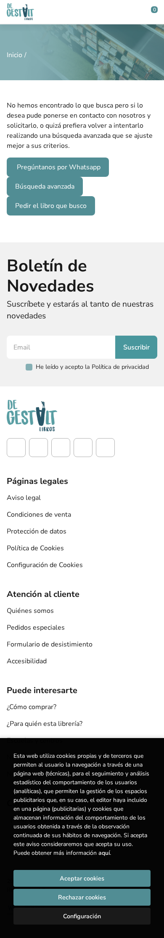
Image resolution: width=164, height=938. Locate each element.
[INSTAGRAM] (38, 447)
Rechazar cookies (82, 897)
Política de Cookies (35, 548)
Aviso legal (24, 497)
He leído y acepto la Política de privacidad (92, 367)
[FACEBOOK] (16, 447)
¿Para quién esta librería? (44, 723)
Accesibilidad (27, 661)
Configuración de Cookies (45, 565)
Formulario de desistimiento (50, 644)
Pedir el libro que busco (51, 205)
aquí (104, 853)
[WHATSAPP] (105, 447)
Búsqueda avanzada (44, 186)
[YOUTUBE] (83, 447)
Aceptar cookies (82, 878)
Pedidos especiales (36, 627)
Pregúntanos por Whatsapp (59, 167)
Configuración (82, 916)
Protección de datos (36, 531)
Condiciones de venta (39, 514)
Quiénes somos (30, 610)
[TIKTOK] (60, 447)
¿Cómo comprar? (31, 707)
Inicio (14, 55)
